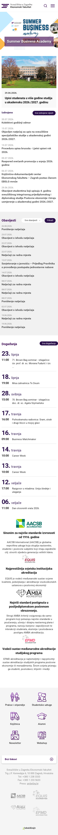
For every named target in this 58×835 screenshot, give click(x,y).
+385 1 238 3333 (31, 776)
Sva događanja (49, 343)
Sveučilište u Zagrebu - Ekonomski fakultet (17, 6)
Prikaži (50, 220)
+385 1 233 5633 (31, 780)
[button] (32, 220)
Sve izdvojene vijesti (44, 113)
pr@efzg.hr (33, 783)
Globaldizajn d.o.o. (29, 828)
